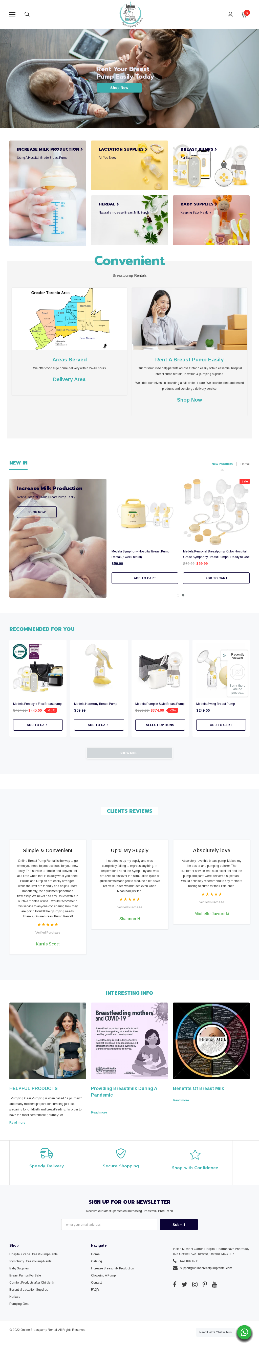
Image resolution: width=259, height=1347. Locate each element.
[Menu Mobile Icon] (12, 14)
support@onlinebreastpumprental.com (206, 1268)
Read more (17, 1122)
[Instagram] (195, 1285)
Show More (130, 753)
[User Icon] (230, 14)
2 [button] (183, 595)
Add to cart (145, 578)
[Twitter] (184, 1285)
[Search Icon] (32, 14)
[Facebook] (175, 1285)
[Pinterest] (205, 1285)
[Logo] (130, 14)
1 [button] (178, 595)
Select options (160, 725)
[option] (145, 531)
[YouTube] (214, 1285)
